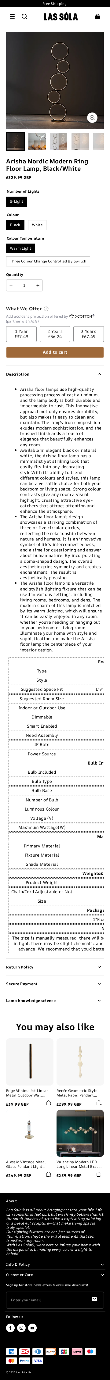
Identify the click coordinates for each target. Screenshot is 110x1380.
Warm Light (20, 248)
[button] (12, 16)
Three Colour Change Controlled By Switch (48, 261)
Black (15, 224)
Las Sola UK (23, 1372)
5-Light (16, 201)
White (37, 224)
